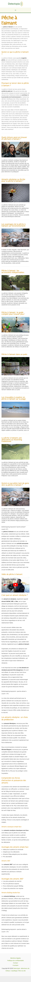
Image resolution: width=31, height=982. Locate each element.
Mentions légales (15, 958)
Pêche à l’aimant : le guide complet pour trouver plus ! (13, 313)
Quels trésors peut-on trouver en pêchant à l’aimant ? (14, 138)
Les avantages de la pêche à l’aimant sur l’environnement (13, 225)
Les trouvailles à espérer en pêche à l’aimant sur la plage (14, 398)
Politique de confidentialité (15, 960)
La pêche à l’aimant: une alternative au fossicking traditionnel (12, 439)
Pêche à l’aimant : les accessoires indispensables (13, 271)
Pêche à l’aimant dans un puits (14, 354)
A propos (15, 965)
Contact (15, 963)
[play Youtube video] (15, 584)
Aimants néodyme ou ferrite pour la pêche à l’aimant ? (13, 180)
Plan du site (22, 970)
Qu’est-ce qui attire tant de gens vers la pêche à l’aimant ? (15, 484)
